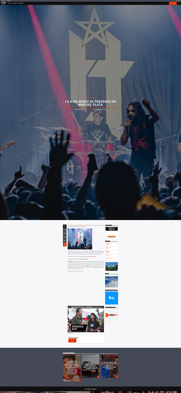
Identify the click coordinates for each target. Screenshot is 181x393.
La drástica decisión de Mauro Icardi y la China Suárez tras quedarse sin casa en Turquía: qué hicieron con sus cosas (72, 367)
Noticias (15, 3)
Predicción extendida (111, 286)
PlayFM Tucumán (88, 109)
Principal (95, 98)
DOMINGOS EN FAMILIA (108, 244)
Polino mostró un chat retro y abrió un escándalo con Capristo (109, 366)
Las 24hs (174, 3)
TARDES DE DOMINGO (108, 251)
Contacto (3, 0)
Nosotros (9, 0)
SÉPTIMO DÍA (108, 255)
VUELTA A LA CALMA (108, 248)
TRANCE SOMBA (109, 258)
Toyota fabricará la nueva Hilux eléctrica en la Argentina (90, 366)
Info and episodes (111, 236)
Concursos (21, 3)
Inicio (10, 3)
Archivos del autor (72, 340)
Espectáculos (86, 98)
